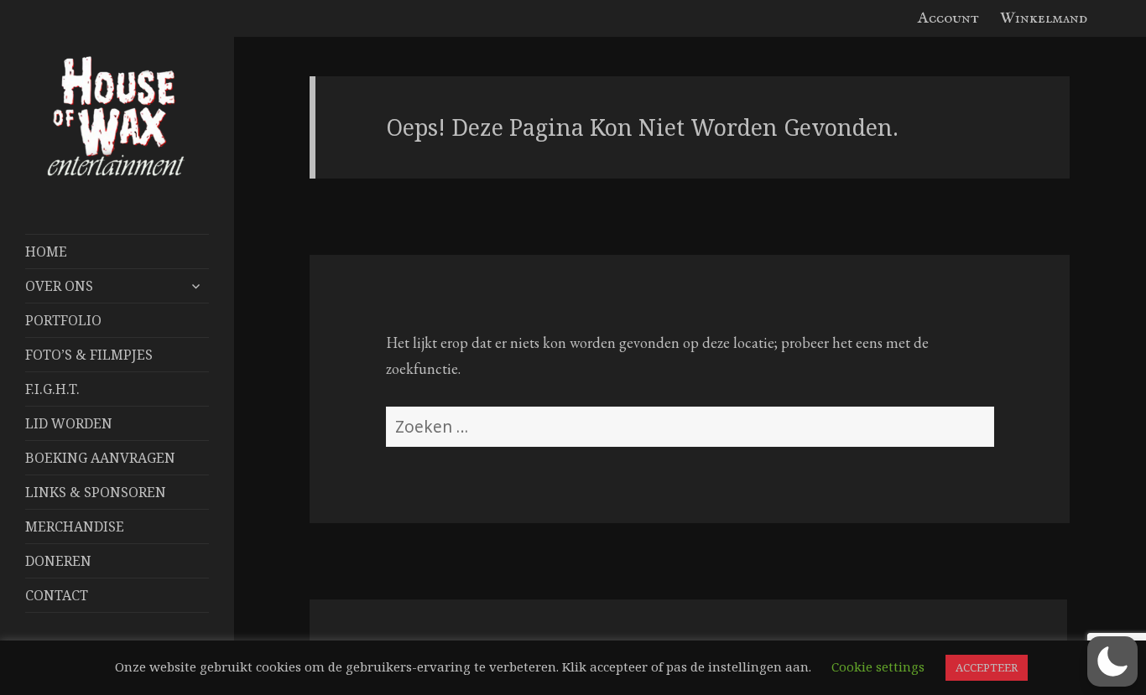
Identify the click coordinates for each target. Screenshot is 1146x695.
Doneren (58, 561)
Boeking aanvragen (100, 458)
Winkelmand (1043, 18)
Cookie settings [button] (878, 666)
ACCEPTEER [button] (987, 667)
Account (948, 18)
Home (46, 251)
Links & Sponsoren (95, 492)
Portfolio (63, 320)
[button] (1112, 661)
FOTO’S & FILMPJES (89, 354)
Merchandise (74, 526)
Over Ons (59, 286)
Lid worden (68, 423)
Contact (56, 595)
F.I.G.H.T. (52, 389)
